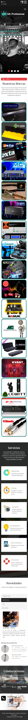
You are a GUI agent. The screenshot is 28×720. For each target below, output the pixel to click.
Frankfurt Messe (6, 596)
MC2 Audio (5, 608)
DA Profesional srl (10, 713)
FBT (3, 604)
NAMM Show (5, 600)
